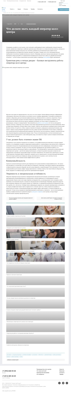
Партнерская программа (43, 372)
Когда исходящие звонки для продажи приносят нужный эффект (21, 198)
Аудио (19, 9)
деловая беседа (48, 354)
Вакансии (29, 0)
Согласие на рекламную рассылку (22, 386)
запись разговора (57, 354)
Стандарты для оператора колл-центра (16, 227)
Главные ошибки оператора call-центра (16, 216)
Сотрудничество (22, 0)
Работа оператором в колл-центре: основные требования (20, 251)
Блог (22, 23)
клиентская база (14, 356)
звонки (8, 356)
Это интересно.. (40, 374)
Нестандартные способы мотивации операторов (18, 263)
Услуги (12, 9)
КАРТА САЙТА (5, 387)
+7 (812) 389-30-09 (42, 1)
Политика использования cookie (38, 386)
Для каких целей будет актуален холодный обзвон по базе (51, 198)
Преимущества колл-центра (44, 369)
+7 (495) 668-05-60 (52, 1)
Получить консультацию (64, 9)
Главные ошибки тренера (13, 239)
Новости (61, 369)
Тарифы (33, 9)
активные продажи (27, 354)
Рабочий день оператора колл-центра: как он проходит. (20, 321)
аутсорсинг (34, 354)
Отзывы (26, 9)
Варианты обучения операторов (14, 274)
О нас (4, 0)
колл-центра (46, 57)
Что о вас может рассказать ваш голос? (16, 286)
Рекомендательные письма (12, 0)
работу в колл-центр (43, 123)
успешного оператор (37, 191)
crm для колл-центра (16, 354)
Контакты (40, 9)
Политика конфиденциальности (20, 384)
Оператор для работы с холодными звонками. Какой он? (20, 333)
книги (21, 356)
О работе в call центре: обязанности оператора (18, 345)
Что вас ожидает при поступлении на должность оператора (21, 298)
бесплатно (41, 354)
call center (9, 354)
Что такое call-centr (41, 371)
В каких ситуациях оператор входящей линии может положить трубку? (23, 309)
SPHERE (14, 390)
